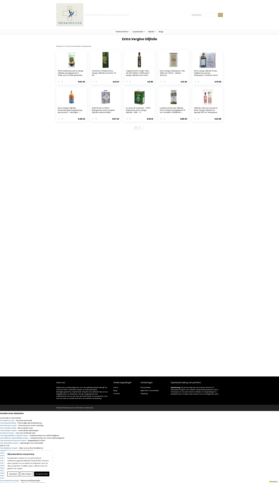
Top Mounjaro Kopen (8, 430)
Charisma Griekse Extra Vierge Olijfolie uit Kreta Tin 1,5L (104, 72)
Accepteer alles (42, 474)
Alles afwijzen (27, 474)
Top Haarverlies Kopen (9, 443)
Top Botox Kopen (7, 433)
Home (115, 387)
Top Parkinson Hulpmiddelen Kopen (14, 438)
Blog (115, 390)
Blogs (161, 31)
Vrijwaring (144, 393)
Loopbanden (137, 31)
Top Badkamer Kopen (9, 448)
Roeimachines (122, 31)
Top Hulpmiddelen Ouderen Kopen (14, 435)
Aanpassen (13, 474)
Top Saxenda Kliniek (8, 423)
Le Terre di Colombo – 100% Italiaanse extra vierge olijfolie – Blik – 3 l (138, 110)
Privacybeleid (145, 387)
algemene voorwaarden (149, 390)
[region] (28, 465)
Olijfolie (151, 31)
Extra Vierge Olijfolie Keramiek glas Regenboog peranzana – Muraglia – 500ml (70, 111)
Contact (116, 393)
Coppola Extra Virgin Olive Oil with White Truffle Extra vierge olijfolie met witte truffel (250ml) (137, 74)
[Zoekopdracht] (220, 15)
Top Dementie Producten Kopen (13, 440)
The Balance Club (7, 420)
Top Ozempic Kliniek (8, 428)
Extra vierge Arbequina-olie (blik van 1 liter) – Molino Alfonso (172, 72)
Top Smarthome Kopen (9, 480)
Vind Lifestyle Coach (8, 425)
